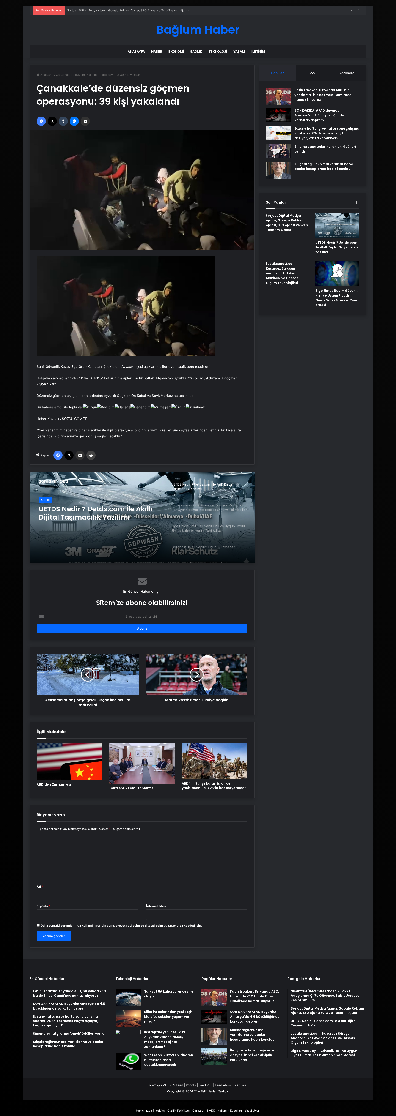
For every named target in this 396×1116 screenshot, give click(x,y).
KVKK (211, 1110)
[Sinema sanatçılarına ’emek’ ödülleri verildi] (278, 151)
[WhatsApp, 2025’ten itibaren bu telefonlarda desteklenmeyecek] (128, 1061)
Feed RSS (205, 1085)
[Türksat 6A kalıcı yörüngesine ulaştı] (128, 997)
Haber (156, 51)
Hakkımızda (144, 1110)
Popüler (277, 73)
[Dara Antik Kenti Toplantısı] (142, 763)
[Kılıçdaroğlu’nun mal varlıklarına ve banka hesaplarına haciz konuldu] (278, 170)
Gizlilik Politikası (178, 1110)
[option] (142, 517)
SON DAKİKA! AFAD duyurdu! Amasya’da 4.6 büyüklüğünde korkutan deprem (319, 115)
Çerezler (198, 1110)
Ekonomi (176, 51)
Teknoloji (218, 51)
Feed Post (240, 1085)
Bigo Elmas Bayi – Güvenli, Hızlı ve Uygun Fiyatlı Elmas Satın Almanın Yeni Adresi (336, 297)
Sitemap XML (157, 1085)
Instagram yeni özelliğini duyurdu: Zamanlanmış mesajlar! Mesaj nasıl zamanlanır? (164, 1039)
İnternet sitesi (156, 906)
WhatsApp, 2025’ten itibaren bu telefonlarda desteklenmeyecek (168, 1060)
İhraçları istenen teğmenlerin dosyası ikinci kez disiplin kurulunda (254, 1055)
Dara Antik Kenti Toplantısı (131, 788)
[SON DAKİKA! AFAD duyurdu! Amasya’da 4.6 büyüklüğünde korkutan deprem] (278, 115)
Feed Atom (223, 1085)
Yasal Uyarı (252, 1110)
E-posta (43, 906)
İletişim (258, 51)
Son (311, 73)
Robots (191, 1085)
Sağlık (196, 51)
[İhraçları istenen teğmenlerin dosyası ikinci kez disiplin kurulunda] (214, 1056)
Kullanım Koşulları (229, 1110)
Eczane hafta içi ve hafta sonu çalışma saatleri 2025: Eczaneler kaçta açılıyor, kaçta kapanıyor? (326, 133)
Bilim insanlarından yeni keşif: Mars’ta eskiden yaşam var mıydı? (168, 1017)
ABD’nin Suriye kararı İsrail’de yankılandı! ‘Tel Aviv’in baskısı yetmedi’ (214, 785)
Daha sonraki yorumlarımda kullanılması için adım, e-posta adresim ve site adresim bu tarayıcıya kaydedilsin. (121, 925)
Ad (40, 886)
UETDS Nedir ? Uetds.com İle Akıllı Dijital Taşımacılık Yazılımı (109, 10)
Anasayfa (136, 51)
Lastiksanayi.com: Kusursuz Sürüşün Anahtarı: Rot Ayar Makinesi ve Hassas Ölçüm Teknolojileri (87, 513)
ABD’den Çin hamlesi (54, 784)
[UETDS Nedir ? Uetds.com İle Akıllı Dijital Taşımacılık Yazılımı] (337, 225)
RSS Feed (176, 1085)
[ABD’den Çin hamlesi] (69, 761)
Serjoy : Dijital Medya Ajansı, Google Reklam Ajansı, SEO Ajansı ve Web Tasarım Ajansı (287, 222)
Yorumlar (346, 73)
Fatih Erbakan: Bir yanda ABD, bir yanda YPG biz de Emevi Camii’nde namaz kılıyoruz (323, 95)
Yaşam (239, 51)
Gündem (47, 500)
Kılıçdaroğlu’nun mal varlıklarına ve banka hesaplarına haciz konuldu (323, 166)
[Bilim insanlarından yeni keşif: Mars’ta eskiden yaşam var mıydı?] (128, 1018)
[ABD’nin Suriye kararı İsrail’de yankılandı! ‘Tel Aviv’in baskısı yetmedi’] (215, 761)
